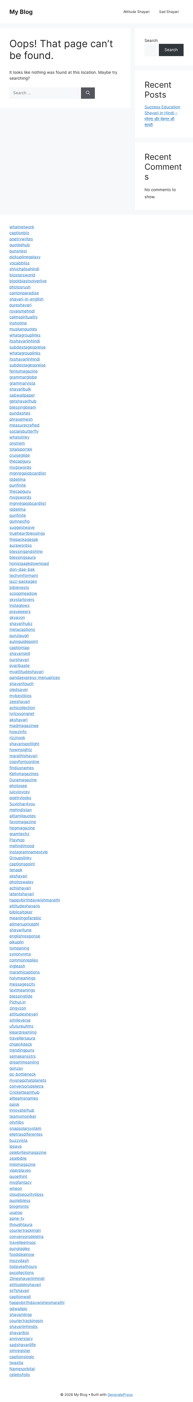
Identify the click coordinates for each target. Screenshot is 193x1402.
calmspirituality (23, 317)
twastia (16, 1362)
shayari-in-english (26, 299)
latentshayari (21, 894)
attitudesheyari (23, 1014)
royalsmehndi (22, 311)
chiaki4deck (20, 1044)
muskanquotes (23, 329)
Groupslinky (20, 857)
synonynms (20, 954)
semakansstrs (22, 1056)
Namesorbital (22, 1368)
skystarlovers (21, 599)
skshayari (18, 876)
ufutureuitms (21, 1026)
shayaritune (20, 930)
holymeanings (22, 978)
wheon (15, 1188)
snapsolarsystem (25, 1128)
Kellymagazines (24, 773)
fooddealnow (21, 1254)
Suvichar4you (22, 804)
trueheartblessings (27, 533)
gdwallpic (18, 1308)
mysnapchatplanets (27, 1080)
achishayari (20, 888)
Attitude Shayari (136, 11)
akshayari (18, 719)
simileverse (20, 1020)
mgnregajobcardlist (27, 473)
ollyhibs (16, 1122)
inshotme (18, 323)
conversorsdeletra (26, 1086)
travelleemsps (22, 1242)
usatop (15, 1212)
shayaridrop (20, 1314)
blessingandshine (26, 551)
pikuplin (16, 942)
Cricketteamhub (24, 1092)
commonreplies (23, 960)
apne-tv (16, 1218)
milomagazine (22, 1164)
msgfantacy (20, 1182)
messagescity (22, 984)
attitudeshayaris (24, 906)
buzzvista (18, 1140)
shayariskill (19, 653)
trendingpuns (21, 1050)
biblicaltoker (20, 912)
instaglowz (19, 605)
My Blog (21, 11)
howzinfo (18, 731)
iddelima (17, 479)
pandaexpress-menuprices (34, 677)
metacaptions (22, 629)
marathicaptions (24, 972)
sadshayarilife (22, 1344)
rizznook (17, 737)
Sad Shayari (169, 11)
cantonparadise (24, 293)
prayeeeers (20, 611)
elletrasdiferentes (26, 1134)
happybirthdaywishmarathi (34, 900)
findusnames (21, 767)
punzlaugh (19, 635)
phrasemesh (21, 419)
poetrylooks (20, 797)
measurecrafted (24, 425)
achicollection (22, 707)
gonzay (16, 1068)
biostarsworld (22, 275)
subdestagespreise (27, 347)
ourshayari (19, 659)
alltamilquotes (22, 816)
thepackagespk (23, 539)
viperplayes (20, 1170)
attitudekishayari (25, 1284)
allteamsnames (23, 1098)
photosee (18, 785)
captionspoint (22, 864)
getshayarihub (22, 401)
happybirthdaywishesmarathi (36, 1302)
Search (151, 40)
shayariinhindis (23, 1326)
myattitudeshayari (26, 671)
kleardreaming (22, 1032)
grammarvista (22, 383)
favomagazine (22, 821)
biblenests (19, 587)
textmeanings (22, 990)
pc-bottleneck (22, 1074)
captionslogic (21, 1356)
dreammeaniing (24, 1062)
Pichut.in (17, 1002)
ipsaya (15, 1146)
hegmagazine (22, 828)
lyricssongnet (21, 713)
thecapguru (20, 461)
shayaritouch (21, 683)
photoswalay (21, 882)
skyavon (17, 617)
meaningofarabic (25, 918)
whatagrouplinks (24, 335)
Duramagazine (23, 779)
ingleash (17, 966)
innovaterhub (21, 1110)
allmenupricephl (24, 924)
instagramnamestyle (28, 852)
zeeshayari (19, 701)
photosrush (20, 287)
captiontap (19, 647)
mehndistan (20, 809)
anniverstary (21, 1338)
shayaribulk (20, 389)
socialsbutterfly (24, 431)
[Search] (88, 93)
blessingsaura (22, 557)
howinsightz (20, 749)
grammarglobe (23, 377)
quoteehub (19, 245)
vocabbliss (19, 263)
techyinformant (23, 575)
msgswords (20, 467)
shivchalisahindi (24, 269)
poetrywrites (21, 239)
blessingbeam (22, 407)
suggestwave (22, 527)
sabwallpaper (22, 395)
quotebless (19, 1200)
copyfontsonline (24, 761)
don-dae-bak (22, 569)
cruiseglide (19, 455)
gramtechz (19, 833)
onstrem (17, 443)
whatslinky (19, 437)
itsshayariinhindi (24, 341)
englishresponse (24, 936)
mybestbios (20, 695)
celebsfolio (19, 1374)
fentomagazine (23, 371)
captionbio (19, 232)
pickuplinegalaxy (24, 257)
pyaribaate (19, 665)
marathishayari (23, 755)
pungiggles (19, 1248)
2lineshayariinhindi (26, 1278)
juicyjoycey (19, 791)
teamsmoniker (22, 1116)
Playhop (16, 840)
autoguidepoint (23, 641)
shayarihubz (20, 623)
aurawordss (20, 545)
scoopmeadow (23, 593)
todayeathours (23, 1266)
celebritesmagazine (27, 1152)
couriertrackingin (25, 1230)
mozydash (19, 1260)
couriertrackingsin (26, 1320)
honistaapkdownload (29, 563)
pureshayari (20, 305)
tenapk (15, 870)
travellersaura (22, 1038)
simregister (19, 1350)
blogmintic (19, 1206)
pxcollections (21, 1272)
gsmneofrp (19, 521)
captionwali (20, 1296)
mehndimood (21, 845)
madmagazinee (24, 725)
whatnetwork (21, 227)
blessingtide (20, 996)
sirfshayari (19, 1290)
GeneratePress (120, 1394)
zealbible (18, 1158)
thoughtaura (20, 1224)
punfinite (17, 485)
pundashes (19, 413)
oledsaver (18, 689)
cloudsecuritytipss (26, 1194)
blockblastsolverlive (28, 281)
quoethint (18, 1176)
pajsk (14, 1104)
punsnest (18, 251)
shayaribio (19, 1332)
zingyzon (17, 1008)
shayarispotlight (24, 743)
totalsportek (20, 449)
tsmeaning (19, 948)
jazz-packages (23, 581)
